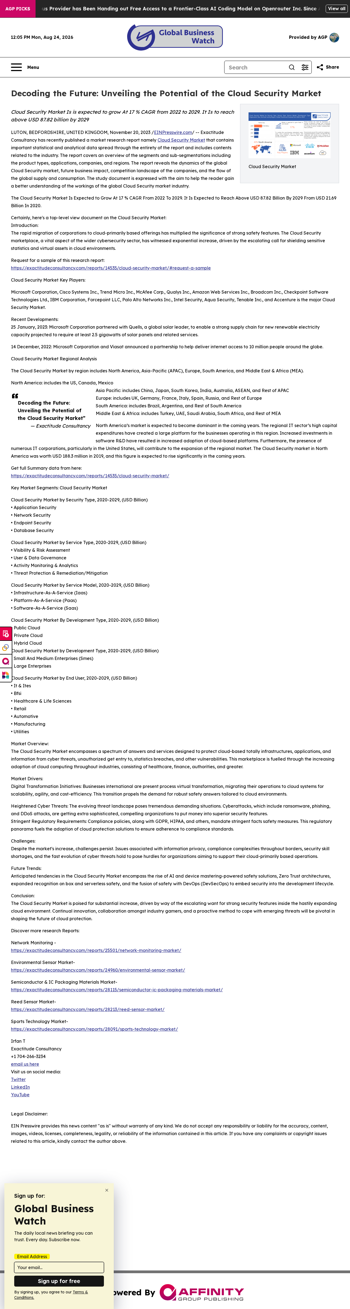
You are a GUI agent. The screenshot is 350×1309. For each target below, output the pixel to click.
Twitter (18, 1079)
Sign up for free (59, 1281)
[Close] (106, 1190)
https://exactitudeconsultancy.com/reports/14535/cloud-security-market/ (90, 475)
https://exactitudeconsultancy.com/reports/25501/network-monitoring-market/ (96, 950)
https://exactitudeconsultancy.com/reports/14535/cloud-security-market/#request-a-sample (111, 268)
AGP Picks (17, 8)
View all (336, 8)
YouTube (20, 1094)
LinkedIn (20, 1087)
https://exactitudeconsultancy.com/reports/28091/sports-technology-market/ (94, 1029)
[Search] (291, 67)
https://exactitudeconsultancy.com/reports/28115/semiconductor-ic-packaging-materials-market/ (117, 989)
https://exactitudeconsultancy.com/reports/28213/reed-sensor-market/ (88, 1009)
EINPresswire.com (173, 132)
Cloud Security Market (181, 140)
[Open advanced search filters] (304, 67)
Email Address (32, 1256)
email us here (25, 1064)
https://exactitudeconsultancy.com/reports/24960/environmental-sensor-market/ (98, 970)
